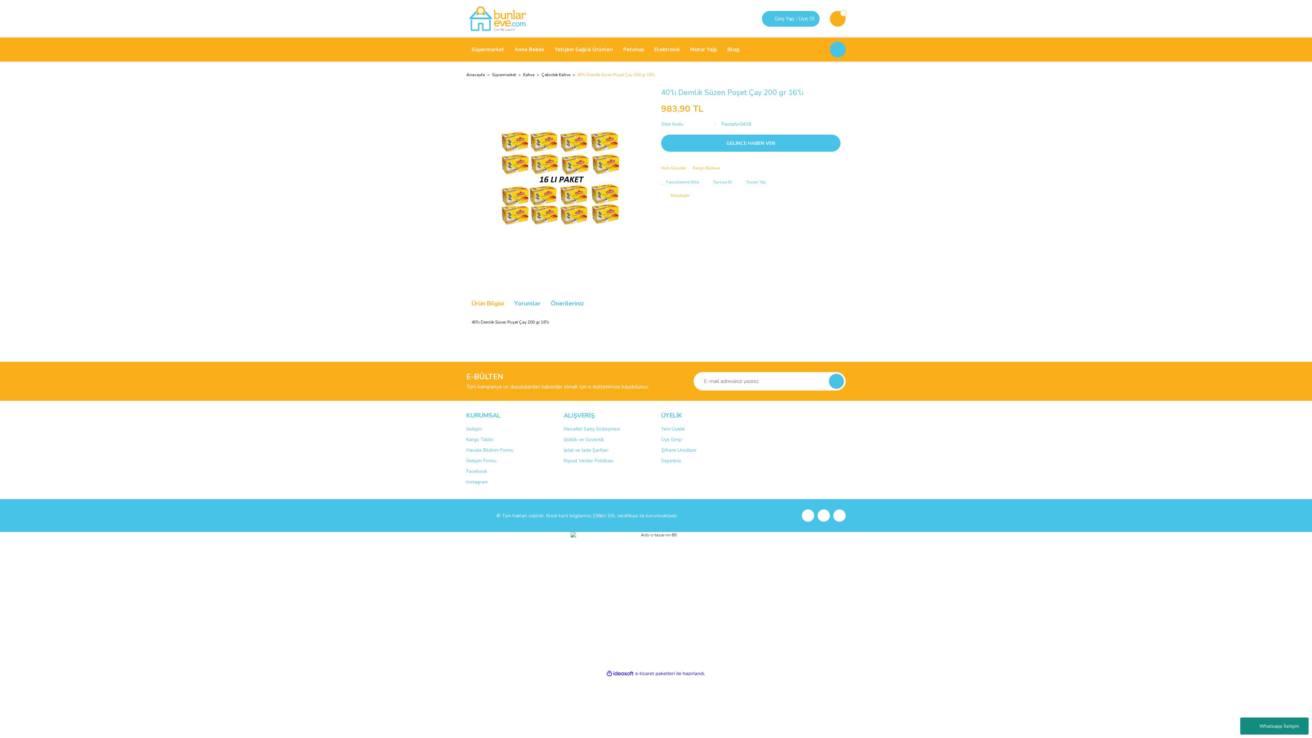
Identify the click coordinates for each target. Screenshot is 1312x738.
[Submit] (836, 381)
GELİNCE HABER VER (750, 143)
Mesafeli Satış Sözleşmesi (592, 429)
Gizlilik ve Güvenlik (584, 439)
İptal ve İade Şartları (586, 450)
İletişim (474, 429)
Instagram (477, 482)
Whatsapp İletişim (1279, 726)
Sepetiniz (671, 460)
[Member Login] (769, 19)
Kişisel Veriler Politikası (589, 460)
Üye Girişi (671, 439)
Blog (733, 49)
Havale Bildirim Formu (490, 450)
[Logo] (497, 18)
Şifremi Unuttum (678, 450)
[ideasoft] (620, 673)
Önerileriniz (567, 303)
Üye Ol (807, 18)
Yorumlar (527, 303)
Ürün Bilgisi (488, 303)
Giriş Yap (784, 18)
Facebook (476, 471)
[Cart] (838, 19)
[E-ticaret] (655, 674)
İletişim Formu (481, 460)
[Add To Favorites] (680, 182)
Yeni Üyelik (673, 429)
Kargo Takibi (479, 439)
